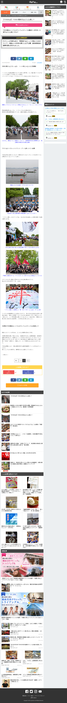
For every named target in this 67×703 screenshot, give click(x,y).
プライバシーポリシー (40, 695)
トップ (5, 12)
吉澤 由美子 (39, 62)
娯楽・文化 (33, 12)
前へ (16, 360)
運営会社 (24, 695)
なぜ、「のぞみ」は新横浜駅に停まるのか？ (55, 119)
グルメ (24, 12)
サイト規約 (30, 695)
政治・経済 (15, 12)
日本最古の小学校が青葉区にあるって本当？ (55, 108)
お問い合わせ (33, 697)
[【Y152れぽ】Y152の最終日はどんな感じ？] (31, 58)
